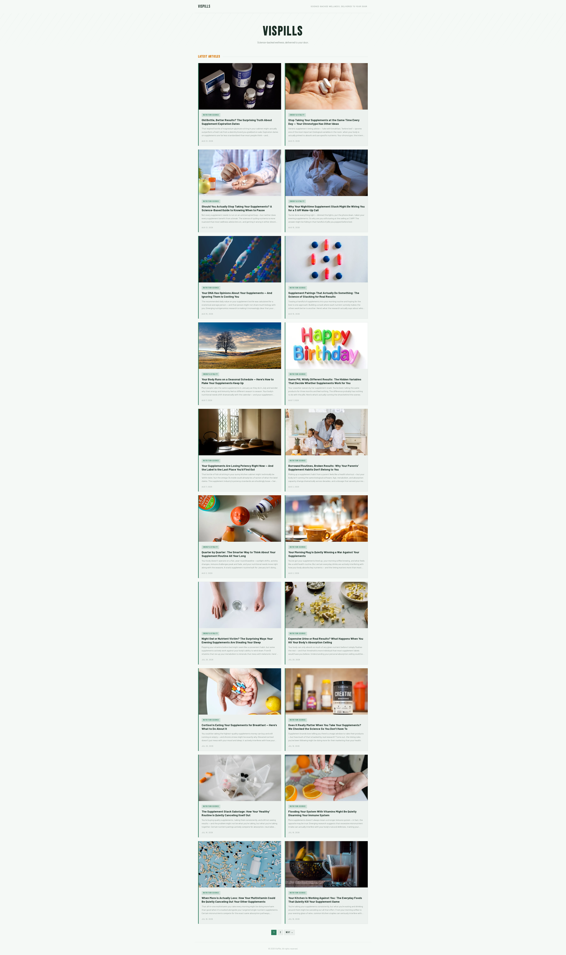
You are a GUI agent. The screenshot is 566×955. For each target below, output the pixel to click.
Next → (289, 932)
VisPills (204, 6)
